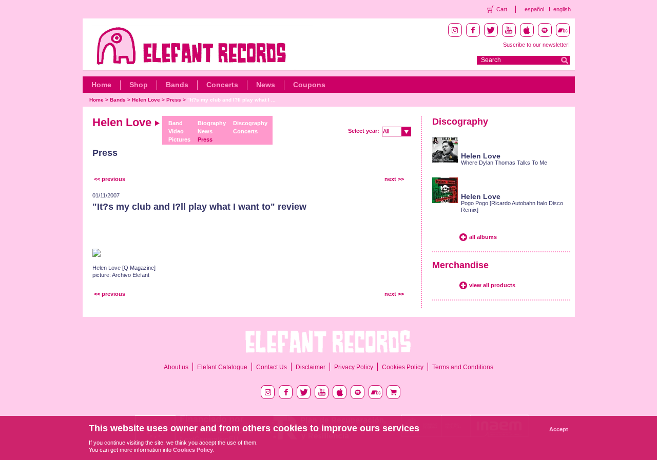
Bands (177, 85)
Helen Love (146, 100)
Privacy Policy (353, 367)
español (534, 9)
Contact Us (271, 367)
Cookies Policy (402, 367)
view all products (492, 285)
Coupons (309, 85)
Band (175, 123)
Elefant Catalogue (222, 367)
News (265, 85)
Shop (138, 85)
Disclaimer (310, 367)
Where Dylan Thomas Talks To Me (504, 162)
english (562, 9)
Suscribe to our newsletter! (536, 45)
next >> (394, 179)
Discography (250, 123)
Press (173, 100)
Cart (501, 9)
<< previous (109, 179)
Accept (558, 429)
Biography (212, 123)
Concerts (222, 85)
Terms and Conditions (462, 367)
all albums (483, 237)
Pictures (179, 139)
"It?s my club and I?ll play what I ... (231, 100)
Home (101, 85)
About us (176, 367)
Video (176, 131)
